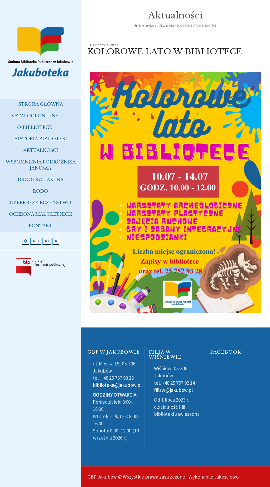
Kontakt (40, 225)
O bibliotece (34, 127)
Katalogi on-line (34, 115)
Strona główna (40, 104)
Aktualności (40, 150)
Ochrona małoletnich (40, 214)
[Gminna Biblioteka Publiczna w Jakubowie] (40, 51)
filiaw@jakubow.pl (173, 390)
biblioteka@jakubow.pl (117, 385)
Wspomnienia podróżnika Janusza (41, 165)
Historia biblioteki (40, 138)
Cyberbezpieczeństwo (40, 202)
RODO (40, 191)
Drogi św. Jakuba (40, 179)
